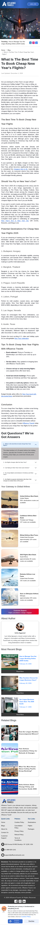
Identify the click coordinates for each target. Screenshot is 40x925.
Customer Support (4, 837)
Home (3, 50)
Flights (30, 825)
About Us (4, 829)
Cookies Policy (19, 822)
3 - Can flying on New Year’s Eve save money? (16, 468)
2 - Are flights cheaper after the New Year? (15, 462)
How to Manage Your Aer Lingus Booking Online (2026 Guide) (13, 43)
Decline (31, 921)
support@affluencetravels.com (14, 855)
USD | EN (33, 4)
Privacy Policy (19, 831)
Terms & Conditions (18, 839)
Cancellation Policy (19, 827)
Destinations (32, 822)
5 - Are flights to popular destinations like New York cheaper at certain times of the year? (17, 480)
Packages (31, 829)
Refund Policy (19, 834)
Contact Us (4, 832)
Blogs (3, 825)
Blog (9, 50)
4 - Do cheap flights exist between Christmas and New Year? (18, 473)
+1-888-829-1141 (10, 849)
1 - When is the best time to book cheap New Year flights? (17, 444)
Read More (20, 671)
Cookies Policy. (26, 916)
